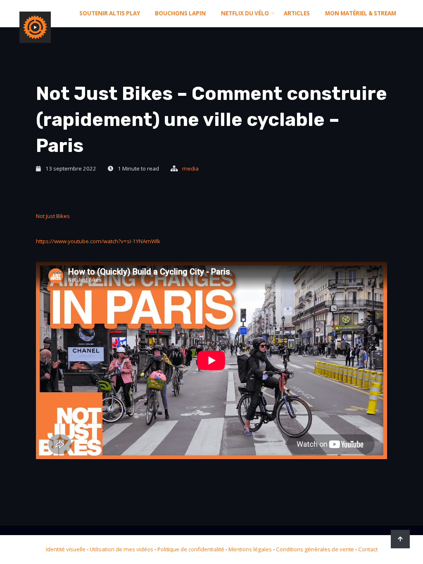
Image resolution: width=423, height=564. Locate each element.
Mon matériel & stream (360, 13)
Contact (368, 549)
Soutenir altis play (109, 13)
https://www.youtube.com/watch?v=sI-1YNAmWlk (98, 241)
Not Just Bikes (53, 216)
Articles (297, 13)
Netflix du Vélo (245, 13)
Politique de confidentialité (190, 549)
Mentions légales (250, 549)
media (190, 168)
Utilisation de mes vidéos (121, 549)
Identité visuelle (66, 549)
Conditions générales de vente (315, 549)
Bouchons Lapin (180, 13)
